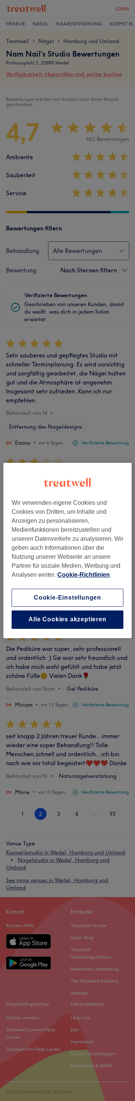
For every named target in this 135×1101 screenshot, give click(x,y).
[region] (67, 550)
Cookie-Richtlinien (83, 574)
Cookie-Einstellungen (67, 597)
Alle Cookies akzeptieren (67, 619)
